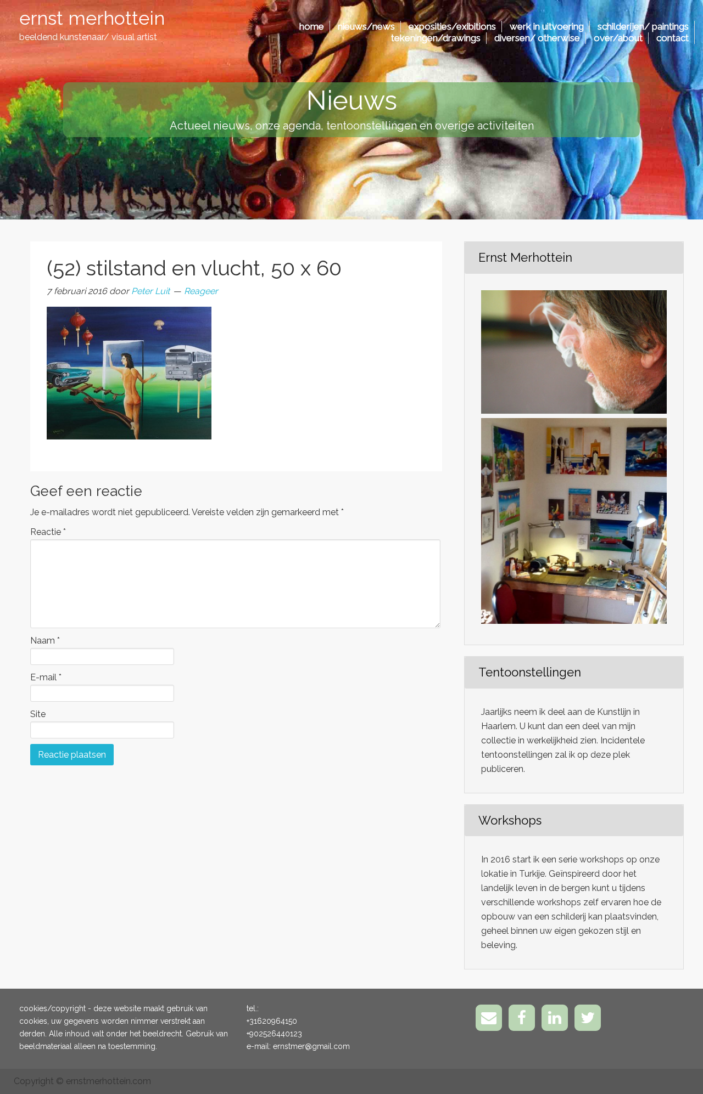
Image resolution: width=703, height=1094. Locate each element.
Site (38, 714)
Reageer (201, 291)
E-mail (46, 677)
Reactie (48, 532)
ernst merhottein (92, 18)
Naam (45, 640)
